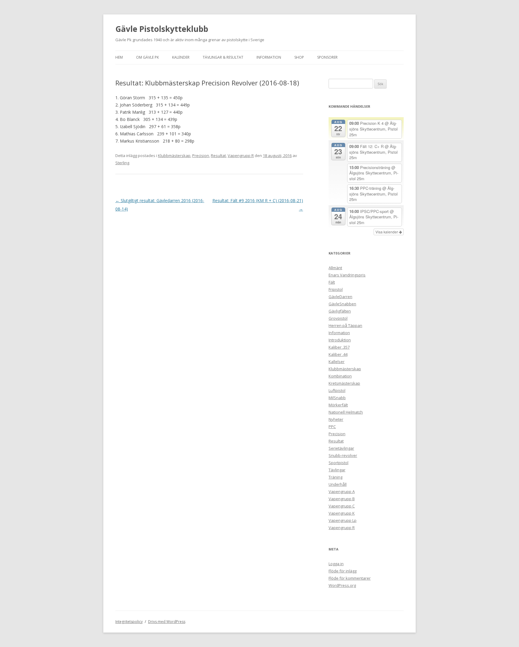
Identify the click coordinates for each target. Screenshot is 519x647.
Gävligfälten (340, 311)
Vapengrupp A (342, 491)
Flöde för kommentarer (350, 578)
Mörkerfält (338, 405)
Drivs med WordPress (166, 621)
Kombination (340, 376)
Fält (332, 282)
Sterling (122, 162)
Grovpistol (338, 318)
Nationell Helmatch (346, 412)
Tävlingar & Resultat (223, 57)
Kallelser (336, 361)
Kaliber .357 (339, 347)
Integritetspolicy (129, 621)
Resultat (218, 155)
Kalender (181, 57)
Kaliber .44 (338, 354)
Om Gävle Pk (147, 57)
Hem (119, 57)
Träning (335, 477)
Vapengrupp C (342, 506)
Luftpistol (337, 390)
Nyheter (336, 419)
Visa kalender (387, 231)
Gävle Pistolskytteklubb (161, 28)
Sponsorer (327, 57)
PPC (332, 426)
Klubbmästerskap (174, 155)
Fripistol (336, 289)
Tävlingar (337, 470)
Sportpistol (338, 462)
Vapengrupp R (241, 155)
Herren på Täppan (345, 325)
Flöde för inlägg (343, 571)
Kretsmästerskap (344, 383)
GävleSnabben (342, 304)
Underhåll (338, 484)
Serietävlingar (341, 448)
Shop (299, 57)
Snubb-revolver (343, 455)
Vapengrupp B (342, 498)
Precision (200, 155)
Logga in (336, 563)
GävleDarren (340, 296)
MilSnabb (337, 397)
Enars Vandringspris (347, 275)
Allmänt (335, 267)
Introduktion (340, 340)
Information (268, 57)
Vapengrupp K (342, 513)
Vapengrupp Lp (343, 520)
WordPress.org (342, 585)
